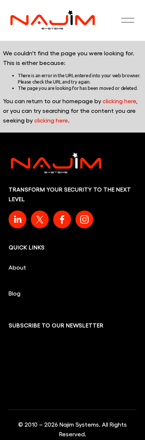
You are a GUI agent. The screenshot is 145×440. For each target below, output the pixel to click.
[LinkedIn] (17, 219)
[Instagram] (84, 219)
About (17, 267)
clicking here (119, 100)
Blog (14, 293)
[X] (40, 219)
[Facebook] (62, 219)
